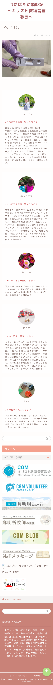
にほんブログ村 (10, 572)
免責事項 (37, 676)
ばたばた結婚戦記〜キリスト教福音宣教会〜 (26, 10)
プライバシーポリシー (21, 676)
